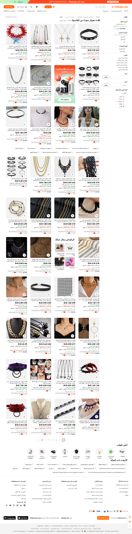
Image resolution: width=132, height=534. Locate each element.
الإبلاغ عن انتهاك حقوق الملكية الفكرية (41, 498)
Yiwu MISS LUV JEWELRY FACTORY (41, 310)
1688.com (47, 526)
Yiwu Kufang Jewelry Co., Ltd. (91, 57)
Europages (92, 526)
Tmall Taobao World (57, 526)
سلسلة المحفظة (102, 464)
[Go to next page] (38, 440)
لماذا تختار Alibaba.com (122, 485)
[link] (129, 517)
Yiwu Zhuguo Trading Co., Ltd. (91, 140)
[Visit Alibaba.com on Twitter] (17, 505)
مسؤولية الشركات (123, 492)
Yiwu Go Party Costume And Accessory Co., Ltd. (64, 310)
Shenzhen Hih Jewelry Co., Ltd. (18, 350)
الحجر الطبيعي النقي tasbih (69, 464)
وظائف (126, 495)
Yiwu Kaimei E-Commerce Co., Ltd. (17, 57)
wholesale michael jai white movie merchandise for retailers (68, 472)
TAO (80, 526)
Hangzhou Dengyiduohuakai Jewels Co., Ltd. (88, 351)
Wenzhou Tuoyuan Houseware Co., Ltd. (40, 142)
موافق (106, 77)
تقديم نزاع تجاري (47, 492)
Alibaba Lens (121, 518)
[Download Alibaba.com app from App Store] (23, 518)
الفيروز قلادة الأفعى (66, 152)
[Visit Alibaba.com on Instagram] (14, 505)
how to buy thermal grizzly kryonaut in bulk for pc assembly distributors (106, 472)
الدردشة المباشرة (46, 488)
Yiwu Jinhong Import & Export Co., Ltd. (40, 59)
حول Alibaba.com (123, 481)
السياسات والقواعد (98, 502)
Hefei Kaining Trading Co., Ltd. (67, 192)
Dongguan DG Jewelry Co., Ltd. (66, 231)
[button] (54, 7)
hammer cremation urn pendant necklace (86, 152)
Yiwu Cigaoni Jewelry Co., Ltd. (67, 57)
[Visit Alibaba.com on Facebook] (25, 505)
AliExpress (40, 526)
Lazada (66, 526)
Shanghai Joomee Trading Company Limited (40, 99)
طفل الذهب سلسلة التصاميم (87, 464)
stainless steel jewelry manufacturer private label (111, 468)
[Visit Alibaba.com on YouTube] (10, 505)
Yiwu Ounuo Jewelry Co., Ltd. (91, 310)
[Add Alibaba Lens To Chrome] (103, 518)
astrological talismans (61, 148)
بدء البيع (24, 488)
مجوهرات (95, 148)
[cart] (31, 7)
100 (42, 440)
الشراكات (23, 498)
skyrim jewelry (19, 148)
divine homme (31, 148)
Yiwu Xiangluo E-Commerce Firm (18, 231)
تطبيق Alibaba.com (35, 518)
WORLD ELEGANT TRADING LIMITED (88, 389)
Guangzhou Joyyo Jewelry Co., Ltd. (17, 100)
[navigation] (114, 228)
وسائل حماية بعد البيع (97, 495)
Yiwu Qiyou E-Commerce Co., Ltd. (17, 312)
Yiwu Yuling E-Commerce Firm (91, 99)
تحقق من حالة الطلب (20, 492)
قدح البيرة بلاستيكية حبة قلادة (117, 464)
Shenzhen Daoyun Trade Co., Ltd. (42, 190)
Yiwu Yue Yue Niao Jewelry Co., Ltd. (17, 271)
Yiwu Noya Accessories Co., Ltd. (18, 184)
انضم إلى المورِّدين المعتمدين (18, 495)
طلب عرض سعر (72, 488)
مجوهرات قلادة (25, 468)
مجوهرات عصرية (69, 17)
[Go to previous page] (67, 440)
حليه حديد (51, 468)
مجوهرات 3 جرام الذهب (45, 148)
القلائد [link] (60, 17)
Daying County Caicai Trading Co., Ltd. (40, 231)
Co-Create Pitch (123, 488)
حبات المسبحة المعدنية (89, 468)
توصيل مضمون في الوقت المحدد (94, 492)
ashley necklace (75, 468)
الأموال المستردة (47, 495)
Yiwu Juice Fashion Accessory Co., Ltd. (64, 140)
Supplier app (65, 518)
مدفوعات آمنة (99, 485)
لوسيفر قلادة (28, 464)
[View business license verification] (82, 531)
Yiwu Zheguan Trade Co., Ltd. (43, 351)
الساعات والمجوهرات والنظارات (85, 17)
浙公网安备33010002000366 (95, 531)
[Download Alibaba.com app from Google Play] (10, 518)
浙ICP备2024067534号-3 (112, 531)
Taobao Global (73, 526)
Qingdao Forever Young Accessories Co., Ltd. (88, 269)
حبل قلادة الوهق (33, 152)
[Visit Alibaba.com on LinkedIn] (21, 505)
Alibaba (98, 17)
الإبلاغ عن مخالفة (47, 502)
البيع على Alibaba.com (20, 485)
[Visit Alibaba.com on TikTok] (7, 505)
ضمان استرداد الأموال (97, 488)
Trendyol (85, 526)
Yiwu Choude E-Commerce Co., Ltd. (89, 190)
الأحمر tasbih (39, 464)
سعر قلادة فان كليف (38, 468)
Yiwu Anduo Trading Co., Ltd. (67, 353)
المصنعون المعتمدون (71, 485)
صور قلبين (15, 468)
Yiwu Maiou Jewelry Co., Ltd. (91, 231)
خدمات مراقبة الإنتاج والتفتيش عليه (94, 498)
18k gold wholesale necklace (49, 152)
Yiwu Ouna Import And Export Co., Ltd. (16, 139)
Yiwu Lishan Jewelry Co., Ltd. (43, 271)
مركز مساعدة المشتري (45, 485)
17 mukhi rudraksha (52, 464)
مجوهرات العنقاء (61, 468)
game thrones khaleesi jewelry (80, 148)
